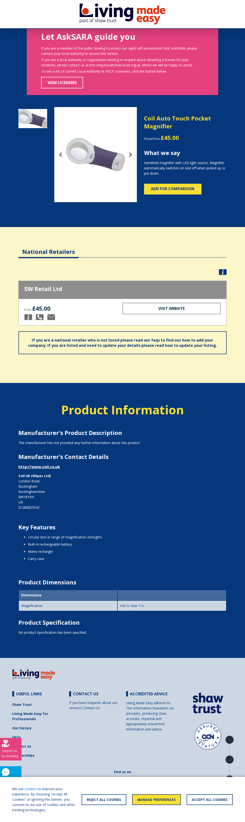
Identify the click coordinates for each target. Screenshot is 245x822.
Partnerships (23, 755)
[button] (60, 154)
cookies (31, 789)
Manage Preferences (156, 799)
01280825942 (28, 507)
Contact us (21, 746)
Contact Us (91, 708)
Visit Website (171, 308)
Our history (22, 728)
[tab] (48, 248)
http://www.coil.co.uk (39, 466)
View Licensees (62, 82)
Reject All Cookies (104, 799)
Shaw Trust (22, 704)
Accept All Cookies (210, 799)
